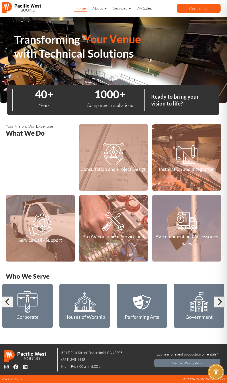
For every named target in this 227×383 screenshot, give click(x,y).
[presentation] (7, 302)
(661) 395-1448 (73, 359)
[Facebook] (15, 366)
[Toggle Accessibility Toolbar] (216, 372)
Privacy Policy (12, 379)
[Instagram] (6, 366)
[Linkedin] (25, 366)
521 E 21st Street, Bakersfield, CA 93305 (91, 352)
